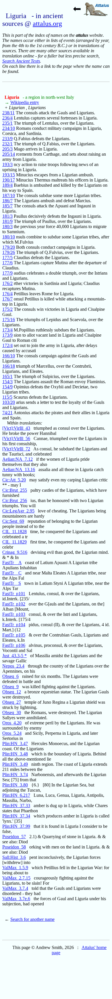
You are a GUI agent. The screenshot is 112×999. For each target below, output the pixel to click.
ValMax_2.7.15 (16, 877)
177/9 (7, 273)
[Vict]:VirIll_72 (16, 448)
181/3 (7, 216)
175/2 (7, 309)
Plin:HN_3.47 (15, 743)
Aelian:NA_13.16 (18, 469)
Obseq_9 (10, 686)
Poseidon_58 (14, 846)
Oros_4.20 (12, 722)
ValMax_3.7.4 (15, 888)
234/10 (8, 128)
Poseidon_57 (14, 836)
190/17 (8, 180)
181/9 (7, 221)
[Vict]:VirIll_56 (16, 438)
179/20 (8, 247)
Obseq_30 (11, 712)
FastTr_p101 (13, 593)
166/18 (8, 366)
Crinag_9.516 (14, 552)
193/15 (8, 174)
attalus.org (47, 23)
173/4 (7, 329)
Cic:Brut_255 (14, 490)
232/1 (7, 143)
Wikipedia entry (24, 102)
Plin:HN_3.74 (15, 774)
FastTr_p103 (13, 614)
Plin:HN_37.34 (16, 815)
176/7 (7, 298)
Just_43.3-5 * (14, 655)
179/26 (8, 252)
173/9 (7, 335)
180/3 (7, 226)
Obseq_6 (10, 676)
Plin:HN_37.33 (16, 805)
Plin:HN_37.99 (16, 826)
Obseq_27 (11, 702)
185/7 (7, 205)
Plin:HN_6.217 (16, 795)
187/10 (8, 195)
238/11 (8, 112)
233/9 (7, 138)
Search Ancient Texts (21, 61)
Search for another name (32, 919)
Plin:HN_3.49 (15, 764)
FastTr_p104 (13, 624)
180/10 (8, 236)
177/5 (7, 257)
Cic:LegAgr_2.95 (18, 510)
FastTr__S (11, 583)
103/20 (8, 402)
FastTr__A (12, 562)
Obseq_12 (11, 691)
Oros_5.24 (12, 733)
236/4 (7, 117)
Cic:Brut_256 (14, 500)
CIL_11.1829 (14, 541)
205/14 (8, 154)
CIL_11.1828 (14, 531)
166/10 (8, 355)
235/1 (7, 123)
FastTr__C (12, 572)
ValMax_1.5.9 (15, 867)
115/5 (7, 397)
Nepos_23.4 (13, 666)
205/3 (7, 148)
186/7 (7, 200)
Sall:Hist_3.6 (14, 857)
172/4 (7, 345)
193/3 (7, 164)
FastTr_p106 (13, 645)
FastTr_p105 (13, 634)
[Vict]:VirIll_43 (16, 428)
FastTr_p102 (13, 603)
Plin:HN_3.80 (15, 784)
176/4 (7, 293)
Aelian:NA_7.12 (17, 459)
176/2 (7, 283)
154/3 (7, 381)
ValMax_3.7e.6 (16, 898)
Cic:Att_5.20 (14, 479)
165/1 (7, 376)
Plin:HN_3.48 (15, 753)
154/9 (7, 386)
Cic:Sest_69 (13, 521)
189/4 (7, 185)
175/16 (8, 319)
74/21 (7, 412)
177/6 (7, 262)
